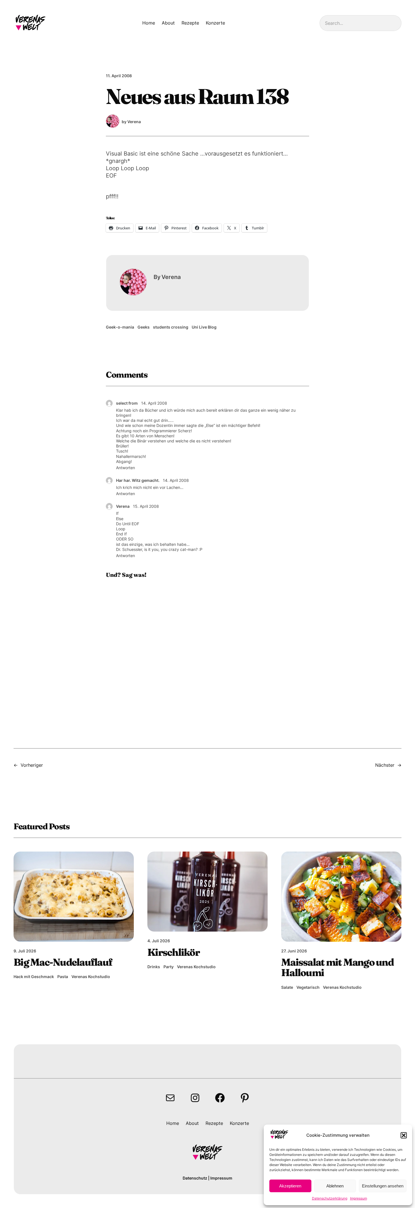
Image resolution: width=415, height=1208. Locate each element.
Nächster (384, 765)
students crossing (170, 327)
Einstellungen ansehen (382, 1185)
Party (168, 966)
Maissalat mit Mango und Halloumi (337, 967)
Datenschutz (195, 1178)
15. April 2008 (146, 506)
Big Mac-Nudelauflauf (63, 962)
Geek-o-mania (120, 327)
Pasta (62, 976)
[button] (404, 1135)
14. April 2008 (154, 403)
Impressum (358, 1198)
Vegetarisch (308, 987)
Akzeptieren (290, 1185)
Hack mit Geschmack (34, 976)
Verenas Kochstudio (90, 976)
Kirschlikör (173, 952)
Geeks (143, 327)
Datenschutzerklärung (329, 1198)
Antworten (125, 467)
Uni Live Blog (204, 327)
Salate (287, 987)
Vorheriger (32, 765)
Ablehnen (335, 1185)
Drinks (153, 966)
